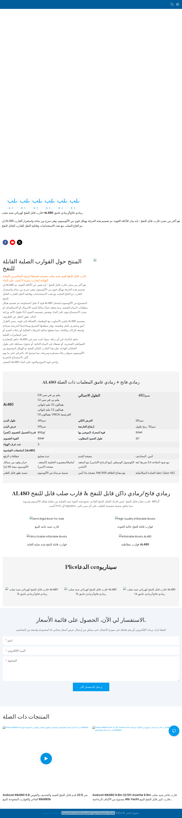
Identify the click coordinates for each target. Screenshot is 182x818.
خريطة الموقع (51, 813)
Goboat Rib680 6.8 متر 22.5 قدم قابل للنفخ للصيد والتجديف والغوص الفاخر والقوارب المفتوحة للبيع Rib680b (45, 797)
